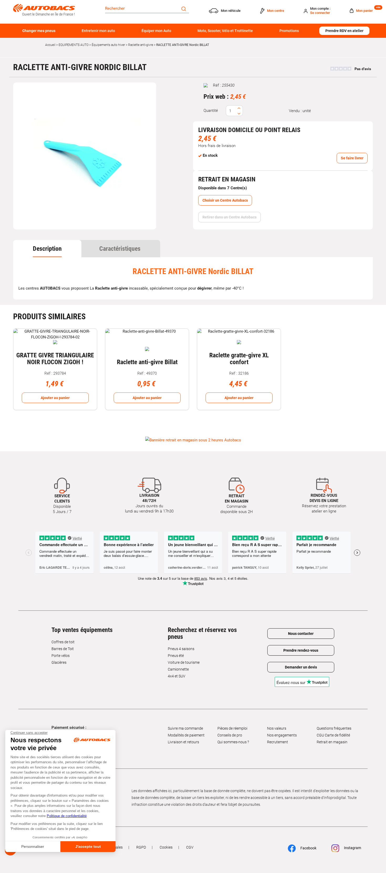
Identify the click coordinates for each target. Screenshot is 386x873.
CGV (190, 847)
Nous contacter (301, 633)
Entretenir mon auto (98, 31)
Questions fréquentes (334, 728)
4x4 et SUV (176, 676)
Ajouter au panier (55, 398)
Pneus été (176, 656)
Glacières (58, 662)
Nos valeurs (276, 728)
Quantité (211, 110)
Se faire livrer (352, 158)
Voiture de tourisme (184, 662)
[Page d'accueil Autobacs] (44, 9)
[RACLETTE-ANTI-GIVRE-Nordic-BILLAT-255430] (85, 156)
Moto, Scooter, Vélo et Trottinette (225, 31)
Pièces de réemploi (232, 728)
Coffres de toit (63, 642)
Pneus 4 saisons (181, 649)
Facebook (308, 848)
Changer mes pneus (38, 31)
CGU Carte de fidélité (333, 735)
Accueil (50, 45)
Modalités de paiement (186, 735)
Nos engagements (282, 735)
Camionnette (178, 669)
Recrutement (277, 742)
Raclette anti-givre (140, 45)
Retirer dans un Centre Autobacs (229, 217)
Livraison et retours (183, 742)
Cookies (166, 847)
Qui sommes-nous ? (233, 742)
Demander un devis (301, 667)
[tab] (47, 248)
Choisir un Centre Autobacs (225, 200)
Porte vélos (60, 656)
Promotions (289, 31)
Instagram (352, 848)
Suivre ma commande (185, 728)
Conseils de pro (229, 735)
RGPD (141, 847)
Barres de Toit (62, 649)
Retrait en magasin (332, 742)
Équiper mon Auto (156, 31)
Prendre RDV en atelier (344, 31)
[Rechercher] (183, 8)
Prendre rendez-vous (300, 650)
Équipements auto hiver (108, 45)
